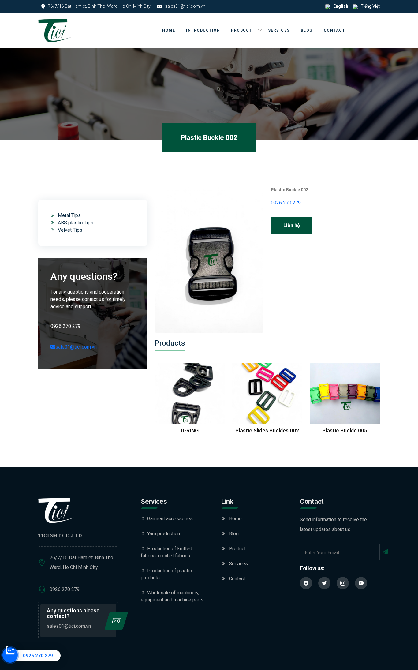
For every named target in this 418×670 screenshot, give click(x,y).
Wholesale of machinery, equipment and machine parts (172, 596)
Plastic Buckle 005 (344, 430)
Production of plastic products (166, 574)
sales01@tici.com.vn (69, 626)
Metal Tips (69, 215)
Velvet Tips (69, 230)
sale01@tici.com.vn (76, 347)
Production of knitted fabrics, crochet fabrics (166, 552)
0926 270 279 (286, 203)
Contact (334, 30)
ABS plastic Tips (75, 223)
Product (241, 30)
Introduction (203, 30)
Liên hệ (291, 225)
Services (279, 30)
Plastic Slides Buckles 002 (267, 430)
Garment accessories (170, 519)
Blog (307, 30)
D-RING (190, 430)
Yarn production (163, 534)
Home (168, 30)
